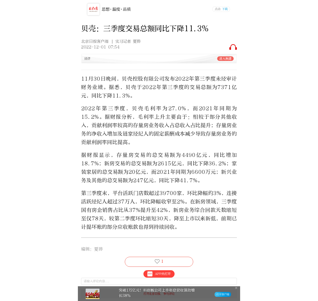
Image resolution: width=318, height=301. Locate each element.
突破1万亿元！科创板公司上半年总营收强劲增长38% (157, 293)
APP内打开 (163, 274)
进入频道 (225, 58)
